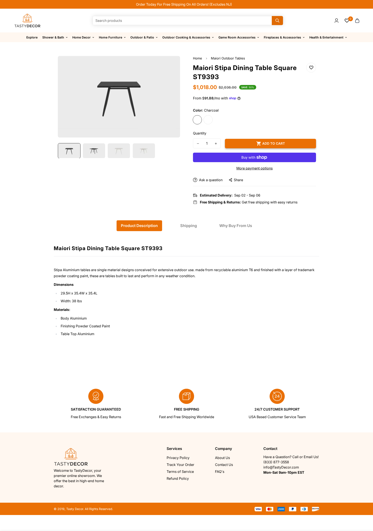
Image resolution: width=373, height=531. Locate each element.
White (208, 119)
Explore (32, 37)
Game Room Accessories (237, 37)
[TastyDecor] (27, 20)
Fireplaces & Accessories (282, 37)
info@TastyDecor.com (281, 467)
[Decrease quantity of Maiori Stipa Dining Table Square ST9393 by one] (197, 144)
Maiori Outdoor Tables (228, 58)
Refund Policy (178, 478)
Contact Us (224, 464)
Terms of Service (180, 471)
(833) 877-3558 (276, 462)
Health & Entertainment (326, 37)
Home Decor (81, 37)
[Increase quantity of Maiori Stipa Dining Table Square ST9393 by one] (215, 144)
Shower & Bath (53, 37)
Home (197, 58)
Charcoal (197, 119)
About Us (222, 458)
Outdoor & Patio (142, 37)
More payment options (254, 168)
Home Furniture (110, 37)
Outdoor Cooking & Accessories (186, 37)
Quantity (199, 133)
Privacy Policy (178, 458)
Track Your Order (180, 464)
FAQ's (219, 471)
